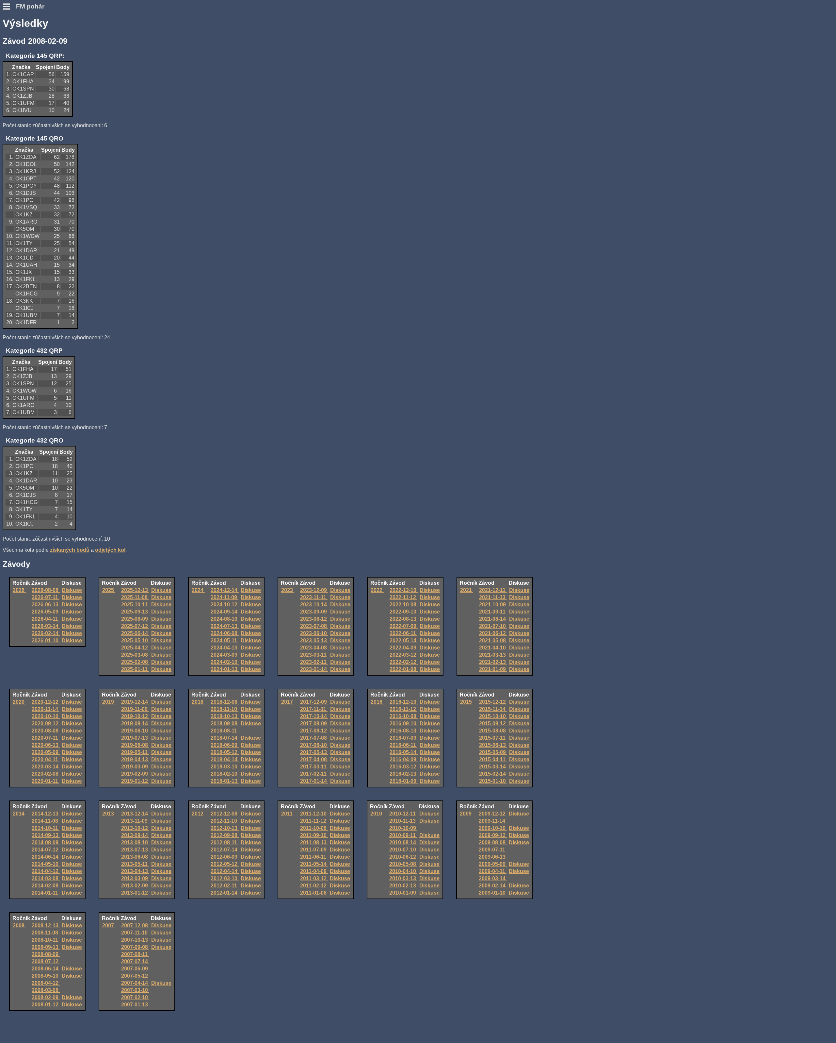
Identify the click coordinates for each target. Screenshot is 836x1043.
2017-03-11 (314, 766)
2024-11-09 (224, 597)
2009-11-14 (492, 821)
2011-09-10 (314, 835)
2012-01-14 (225, 893)
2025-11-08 (135, 597)
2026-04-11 (45, 619)
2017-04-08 (314, 759)
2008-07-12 (46, 961)
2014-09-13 (46, 835)
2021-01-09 (493, 669)
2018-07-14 (225, 738)
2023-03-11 (314, 655)
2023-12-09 (314, 590)
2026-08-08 (46, 590)
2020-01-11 (45, 781)
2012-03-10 (225, 878)
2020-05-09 (46, 752)
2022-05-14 (404, 640)
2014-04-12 (46, 871)
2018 (198, 702)
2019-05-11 (135, 752)
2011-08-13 (314, 842)
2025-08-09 (135, 619)
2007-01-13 (135, 1004)
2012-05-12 (225, 864)
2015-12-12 (493, 702)
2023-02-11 (314, 662)
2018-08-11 (224, 730)
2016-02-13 (404, 774)
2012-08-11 (224, 842)
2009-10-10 (493, 828)
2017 (287, 702)
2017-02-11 (314, 774)
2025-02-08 (135, 662)
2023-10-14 (314, 604)
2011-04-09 (314, 871)
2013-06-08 (135, 857)
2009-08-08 (493, 842)
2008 (19, 925)
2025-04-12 (135, 647)
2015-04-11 (493, 759)
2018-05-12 (225, 752)
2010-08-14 (403, 842)
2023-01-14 (314, 669)
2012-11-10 (224, 821)
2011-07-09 (314, 849)
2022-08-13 (404, 619)
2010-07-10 (403, 849)
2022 (377, 590)
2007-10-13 (135, 940)
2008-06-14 (46, 968)
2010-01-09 (403, 893)
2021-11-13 (493, 597)
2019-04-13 (135, 759)
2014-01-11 (45, 893)
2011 (287, 813)
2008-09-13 (46, 947)
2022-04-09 (404, 647)
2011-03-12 (314, 878)
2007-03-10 (135, 990)
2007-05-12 (135, 976)
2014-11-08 (45, 821)
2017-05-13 (314, 752)
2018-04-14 (225, 759)
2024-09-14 (225, 611)
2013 (108, 813)
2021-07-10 (493, 626)
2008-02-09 (46, 997)
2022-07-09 (404, 626)
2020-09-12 (46, 723)
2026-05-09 (46, 611)
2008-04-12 (46, 983)
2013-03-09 (135, 878)
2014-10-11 (45, 828)
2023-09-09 (314, 611)
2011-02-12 (314, 885)
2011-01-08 (314, 893)
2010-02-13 (403, 885)
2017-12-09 (314, 702)
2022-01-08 (404, 669)
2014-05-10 (46, 864)
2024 (198, 590)
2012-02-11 (224, 885)
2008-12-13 (46, 925)
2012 (198, 813)
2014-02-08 (46, 885)
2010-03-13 (403, 878)
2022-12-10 (404, 590)
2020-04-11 (45, 759)
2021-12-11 (493, 590)
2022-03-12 (404, 655)
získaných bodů (69, 550)
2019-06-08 (135, 745)
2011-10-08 (314, 828)
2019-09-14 (135, 723)
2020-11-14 (45, 709)
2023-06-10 (314, 633)
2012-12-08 (225, 813)
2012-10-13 (225, 828)
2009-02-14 (493, 885)
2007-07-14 (135, 961)
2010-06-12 (403, 857)
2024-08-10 (225, 619)
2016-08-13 (404, 730)
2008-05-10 (46, 976)
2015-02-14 (493, 774)
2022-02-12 (404, 662)
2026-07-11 (45, 597)
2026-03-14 (46, 626)
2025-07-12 (135, 626)
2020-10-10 (46, 716)
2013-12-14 (135, 813)
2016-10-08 (404, 716)
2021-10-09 (493, 604)
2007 (108, 925)
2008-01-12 (46, 1004)
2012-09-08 (225, 835)
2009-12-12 (493, 813)
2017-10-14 (314, 716)
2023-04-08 (314, 647)
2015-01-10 (493, 781)
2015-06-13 (493, 745)
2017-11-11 (314, 709)
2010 (376, 813)
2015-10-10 (493, 716)
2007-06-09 (135, 968)
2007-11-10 (135, 932)
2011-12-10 (314, 813)
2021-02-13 (493, 662)
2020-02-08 (46, 774)
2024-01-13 (225, 669)
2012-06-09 (225, 857)
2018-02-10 (225, 774)
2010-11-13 (403, 821)
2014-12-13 (46, 813)
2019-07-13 (135, 738)
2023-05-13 (314, 640)
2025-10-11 (135, 604)
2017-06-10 (314, 745)
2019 (108, 702)
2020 (19, 702)
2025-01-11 (135, 669)
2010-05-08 (403, 864)
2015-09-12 (493, 723)
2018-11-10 (224, 709)
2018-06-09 (225, 745)
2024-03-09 (225, 655)
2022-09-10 (404, 611)
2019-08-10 (135, 730)
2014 (19, 813)
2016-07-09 (404, 738)
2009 (466, 813)
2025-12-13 (135, 590)
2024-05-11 (224, 640)
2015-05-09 (493, 752)
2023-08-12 (314, 619)
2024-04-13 (225, 647)
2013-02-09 (135, 885)
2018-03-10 (225, 766)
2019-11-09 (135, 709)
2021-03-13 (493, 655)
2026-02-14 (46, 633)
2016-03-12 (404, 766)
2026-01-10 (46, 640)
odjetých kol (110, 550)
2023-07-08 (314, 626)
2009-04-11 (492, 871)
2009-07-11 (492, 849)
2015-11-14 (493, 709)
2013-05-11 (135, 864)
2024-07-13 (225, 626)
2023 (287, 590)
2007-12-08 (135, 925)
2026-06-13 (46, 604)
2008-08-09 (46, 954)
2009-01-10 (493, 893)
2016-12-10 (404, 702)
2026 (19, 590)
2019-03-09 (135, 766)
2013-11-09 (135, 821)
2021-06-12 (493, 633)
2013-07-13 (135, 849)
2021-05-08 (493, 640)
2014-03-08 (46, 878)
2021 (466, 590)
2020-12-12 (46, 702)
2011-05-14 (314, 864)
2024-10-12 (225, 604)
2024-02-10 (225, 662)
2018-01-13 (225, 781)
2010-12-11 (403, 813)
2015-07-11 (493, 738)
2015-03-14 (493, 766)
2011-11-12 (314, 821)
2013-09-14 (135, 835)
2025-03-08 (135, 655)
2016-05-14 (404, 752)
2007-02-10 (135, 997)
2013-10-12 (135, 828)
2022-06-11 (403, 633)
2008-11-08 (45, 932)
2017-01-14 (314, 781)
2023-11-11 (314, 597)
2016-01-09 (404, 781)
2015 (466, 702)
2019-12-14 (135, 702)
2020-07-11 (45, 738)
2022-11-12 (403, 597)
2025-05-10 (135, 640)
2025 (108, 590)
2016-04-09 (404, 759)
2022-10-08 (404, 604)
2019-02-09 (135, 774)
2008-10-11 (45, 940)
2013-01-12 (135, 893)
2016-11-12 (403, 709)
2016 (377, 702)
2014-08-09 (46, 842)
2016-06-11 (403, 745)
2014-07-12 (46, 849)
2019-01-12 (135, 781)
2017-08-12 (314, 730)
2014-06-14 (46, 857)
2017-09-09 (314, 723)
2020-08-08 (46, 730)
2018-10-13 (225, 716)
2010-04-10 (403, 871)
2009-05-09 (493, 864)
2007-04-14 (135, 983)
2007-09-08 (135, 947)
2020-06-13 (46, 745)
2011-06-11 (314, 857)
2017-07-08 (314, 738)
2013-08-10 (135, 842)
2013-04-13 (135, 871)
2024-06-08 (225, 633)
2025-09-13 (135, 611)
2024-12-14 (225, 590)
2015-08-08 (493, 730)
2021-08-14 (493, 619)
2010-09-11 (403, 835)
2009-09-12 (493, 835)
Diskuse (72, 590)
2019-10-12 (135, 716)
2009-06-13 (493, 857)
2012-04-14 (225, 871)
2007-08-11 (135, 954)
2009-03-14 (493, 878)
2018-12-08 (225, 702)
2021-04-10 (493, 647)
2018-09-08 (225, 723)
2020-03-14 (46, 766)
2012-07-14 (225, 849)
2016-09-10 (404, 723)
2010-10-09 (403, 828)
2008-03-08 (46, 990)
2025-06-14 (135, 633)
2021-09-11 (493, 611)
